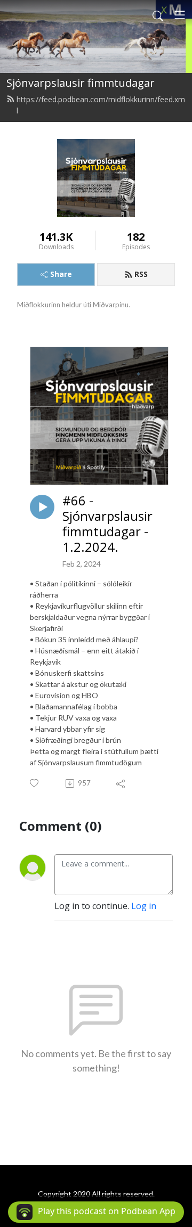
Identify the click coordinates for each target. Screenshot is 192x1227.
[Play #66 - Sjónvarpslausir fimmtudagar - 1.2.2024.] (42, 507)
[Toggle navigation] (179, 15)
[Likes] (35, 783)
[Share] (121, 783)
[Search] (157, 15)
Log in (143, 906)
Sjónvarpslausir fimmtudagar (80, 83)
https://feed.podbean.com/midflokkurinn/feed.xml (101, 105)
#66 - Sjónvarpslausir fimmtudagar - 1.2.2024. (107, 523)
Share (61, 274)
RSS (141, 274)
